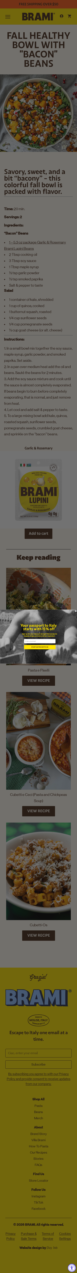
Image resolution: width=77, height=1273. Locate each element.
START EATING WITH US (39, 647)
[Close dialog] (76, 611)
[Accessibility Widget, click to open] (72, 1268)
